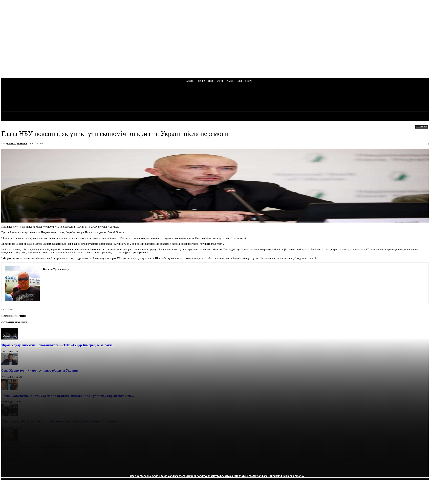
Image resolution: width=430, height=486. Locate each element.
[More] (55, 468)
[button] (88, 98)
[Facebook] (6, 468)
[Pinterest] (31, 468)
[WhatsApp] (43, 468)
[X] (19, 468)
